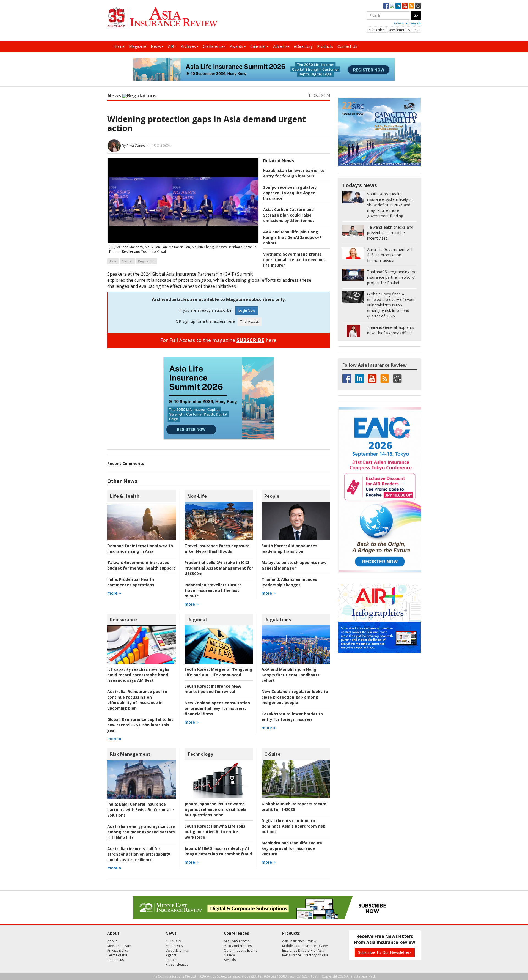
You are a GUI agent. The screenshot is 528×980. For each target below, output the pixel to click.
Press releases (177, 964)
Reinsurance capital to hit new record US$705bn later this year (140, 725)
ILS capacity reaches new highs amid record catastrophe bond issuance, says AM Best (138, 675)
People (271, 496)
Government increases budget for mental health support (141, 565)
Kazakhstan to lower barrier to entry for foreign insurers (293, 173)
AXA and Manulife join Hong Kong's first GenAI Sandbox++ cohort (292, 237)
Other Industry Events (240, 950)
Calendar (258, 46)
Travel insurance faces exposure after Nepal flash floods (217, 548)
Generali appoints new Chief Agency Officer (390, 330)
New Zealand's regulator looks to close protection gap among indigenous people (295, 697)
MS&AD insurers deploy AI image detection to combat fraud (218, 851)
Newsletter (396, 30)
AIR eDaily (173, 941)
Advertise (281, 46)
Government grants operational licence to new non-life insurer (294, 259)
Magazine (137, 46)
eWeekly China (177, 950)
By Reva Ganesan (135, 145)
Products (325, 46)
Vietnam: (272, 254)
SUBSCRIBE (250, 340)
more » (114, 593)
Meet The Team (119, 945)
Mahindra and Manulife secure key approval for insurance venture (292, 848)
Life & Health (124, 496)
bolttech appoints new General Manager (294, 565)
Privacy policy (117, 950)
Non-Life (197, 496)
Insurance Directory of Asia (303, 950)
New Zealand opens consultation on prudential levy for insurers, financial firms (217, 708)
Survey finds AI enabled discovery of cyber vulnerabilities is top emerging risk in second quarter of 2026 (391, 305)
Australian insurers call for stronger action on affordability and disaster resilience (138, 854)
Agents (171, 955)
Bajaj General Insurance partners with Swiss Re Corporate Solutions (140, 809)
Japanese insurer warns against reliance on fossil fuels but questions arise (215, 809)
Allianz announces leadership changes (289, 582)
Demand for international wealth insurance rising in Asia (140, 548)
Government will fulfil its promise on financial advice (389, 255)
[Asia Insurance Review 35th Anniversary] (162, 17)
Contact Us (347, 46)
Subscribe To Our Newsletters (384, 952)
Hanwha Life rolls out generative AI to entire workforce (215, 831)
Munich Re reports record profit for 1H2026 (294, 806)
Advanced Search (407, 23)
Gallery (229, 955)
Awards (236, 46)
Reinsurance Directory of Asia (305, 955)
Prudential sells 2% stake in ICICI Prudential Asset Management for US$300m (219, 568)
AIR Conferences (236, 941)
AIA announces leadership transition (289, 548)
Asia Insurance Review (299, 941)
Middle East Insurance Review (305, 945)
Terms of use (117, 955)
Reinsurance (123, 620)
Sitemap (414, 30)
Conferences (214, 46)
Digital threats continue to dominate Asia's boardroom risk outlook (293, 826)
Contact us (115, 959)
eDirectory (303, 46)
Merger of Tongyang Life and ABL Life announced (218, 672)
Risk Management (130, 754)
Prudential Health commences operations (130, 582)
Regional (197, 620)
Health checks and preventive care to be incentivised (390, 233)
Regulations (141, 95)
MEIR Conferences (238, 945)
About (112, 941)
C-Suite (272, 754)
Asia (112, 261)
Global (127, 261)
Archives (188, 46)
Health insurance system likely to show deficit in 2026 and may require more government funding (390, 204)
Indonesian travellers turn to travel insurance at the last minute (213, 590)
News (156, 46)
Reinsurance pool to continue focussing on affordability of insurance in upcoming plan (137, 700)
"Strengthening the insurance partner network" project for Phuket (391, 277)
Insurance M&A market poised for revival (213, 688)
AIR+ (172, 46)
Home (119, 46)
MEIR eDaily (174, 945)
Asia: (268, 209)
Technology (200, 754)
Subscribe (376, 30)
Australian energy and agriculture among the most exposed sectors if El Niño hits (141, 832)
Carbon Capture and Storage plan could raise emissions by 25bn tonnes (289, 215)
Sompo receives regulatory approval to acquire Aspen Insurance (290, 193)
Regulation (146, 261)
